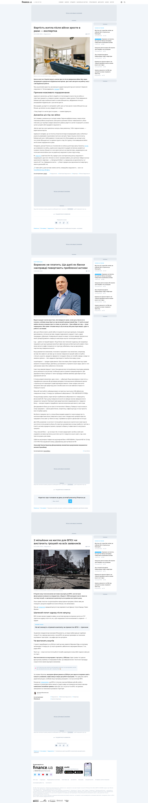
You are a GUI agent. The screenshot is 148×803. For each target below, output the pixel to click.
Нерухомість (47, 34)
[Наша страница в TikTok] (47, 774)
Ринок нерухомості (84, 173)
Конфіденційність (38, 782)
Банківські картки (82, 2)
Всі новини (43, 228)
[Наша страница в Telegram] (35, 774)
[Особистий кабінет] (121, 2)
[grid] (74, 494)
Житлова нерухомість (64, 173)
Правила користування (102, 779)
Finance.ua (36, 228)
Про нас (35, 779)
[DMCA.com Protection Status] (36, 802)
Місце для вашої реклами (74, 13)
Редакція (42, 779)
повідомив (41, 607)
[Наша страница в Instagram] (51, 774)
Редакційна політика (53, 779)
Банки (107, 2)
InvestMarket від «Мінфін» (42, 170)
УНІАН (45, 173)
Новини (61, 2)
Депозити (101, 2)
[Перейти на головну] (27, 2)
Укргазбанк (46, 451)
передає (56, 89)
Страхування (93, 2)
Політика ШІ (65, 779)
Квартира (75, 173)
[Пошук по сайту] (124, 2)
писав (86, 146)
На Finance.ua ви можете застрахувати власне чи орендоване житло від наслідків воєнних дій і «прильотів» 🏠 (56, 668)
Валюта (67, 2)
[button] (70, 501)
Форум (112, 2)
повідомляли (45, 682)
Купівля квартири (55, 699)
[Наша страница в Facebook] (39, 774)
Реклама (80, 779)
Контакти (48, 782)
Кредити (72, 2)
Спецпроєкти (89, 779)
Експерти (74, 779)
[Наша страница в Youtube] (43, 774)
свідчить (38, 156)
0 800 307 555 (38, 2)
